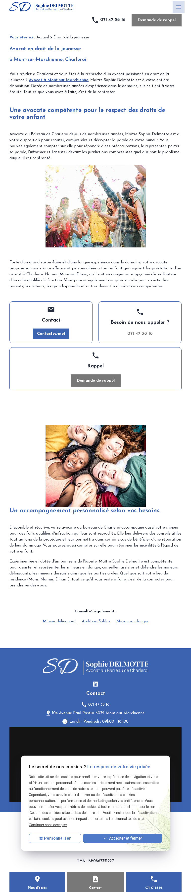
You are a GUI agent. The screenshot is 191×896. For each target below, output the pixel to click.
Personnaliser (57, 838)
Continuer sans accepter (48, 825)
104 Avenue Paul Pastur (98, 713)
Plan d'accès (37, 888)
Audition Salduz (96, 621)
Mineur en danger (132, 621)
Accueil (42, 37)
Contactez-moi (51, 334)
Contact (95, 888)
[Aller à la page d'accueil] (41, 7)
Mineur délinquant (59, 621)
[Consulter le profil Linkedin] (95, 684)
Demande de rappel (157, 20)
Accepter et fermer (125, 838)
